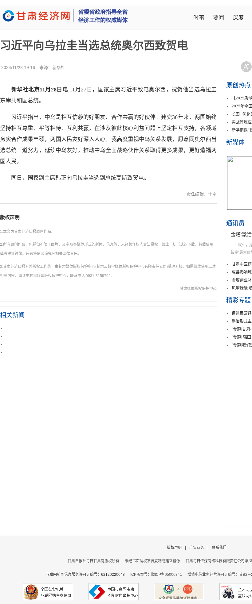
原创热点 (238, 85)
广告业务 (196, 547)
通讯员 (235, 223)
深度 (238, 18)
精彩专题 (238, 300)
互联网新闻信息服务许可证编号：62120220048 (88, 574)
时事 (198, 18)
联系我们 (219, 547)
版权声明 (10, 217)
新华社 (58, 67)
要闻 (218, 18)
